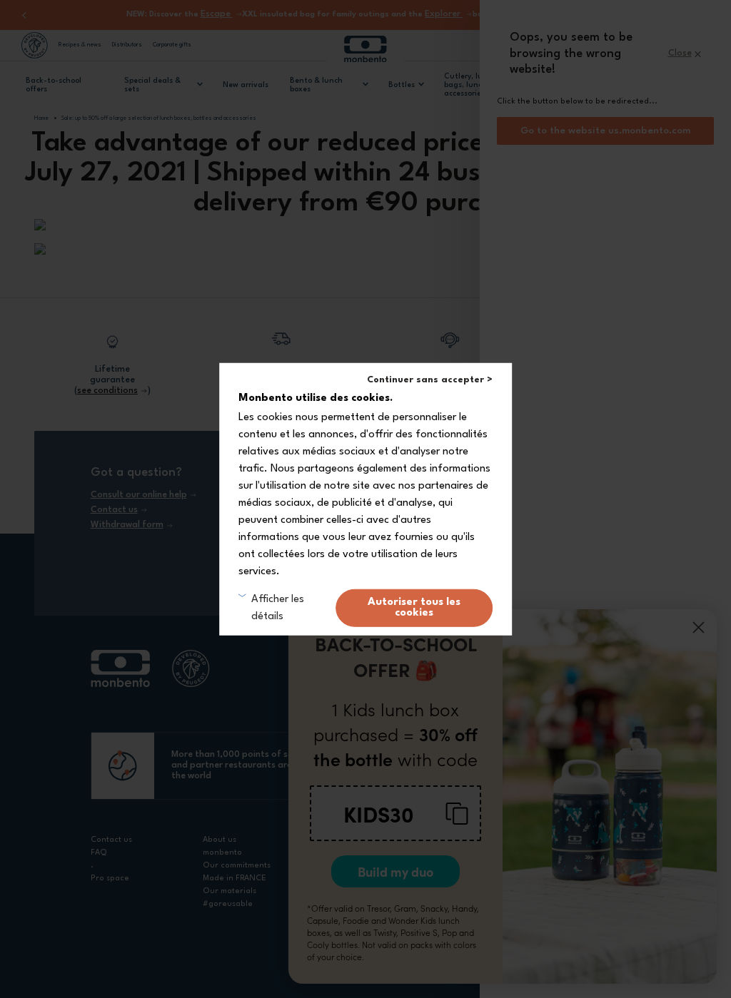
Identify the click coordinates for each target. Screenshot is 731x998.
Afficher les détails (277, 607)
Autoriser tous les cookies (414, 607)
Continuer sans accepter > (430, 379)
